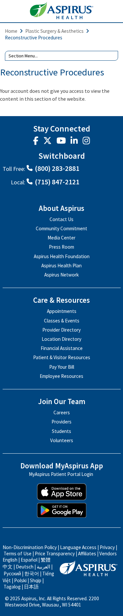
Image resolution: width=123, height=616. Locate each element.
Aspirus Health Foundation (62, 256)
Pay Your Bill (61, 367)
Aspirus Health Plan (61, 265)
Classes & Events (61, 321)
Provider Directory (61, 330)
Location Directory (61, 339)
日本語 (31, 587)
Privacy (107, 547)
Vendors (108, 553)
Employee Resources (61, 376)
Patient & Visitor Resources (61, 357)
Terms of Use (17, 553)
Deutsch (24, 567)
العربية (43, 567)
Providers (61, 422)
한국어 (31, 573)
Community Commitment (61, 228)
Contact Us (61, 219)
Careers (61, 412)
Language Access (78, 547)
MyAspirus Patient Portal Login (61, 474)
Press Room (61, 247)
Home (11, 31)
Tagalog (12, 587)
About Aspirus (61, 208)
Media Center (61, 238)
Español (29, 560)
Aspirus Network (61, 275)
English (10, 560)
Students (61, 431)
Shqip (35, 580)
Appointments (61, 311)
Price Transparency (55, 553)
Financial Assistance (62, 348)
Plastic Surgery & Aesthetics (54, 31)
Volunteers (61, 440)
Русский (12, 573)
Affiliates (87, 553)
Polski (20, 580)
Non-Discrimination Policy (30, 547)
